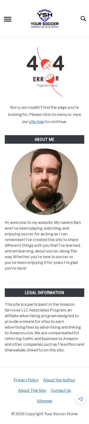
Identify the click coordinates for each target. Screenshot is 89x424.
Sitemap (44, 401)
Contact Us (61, 390)
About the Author (59, 380)
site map (36, 121)
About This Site (32, 390)
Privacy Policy (26, 380)
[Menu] (7, 20)
